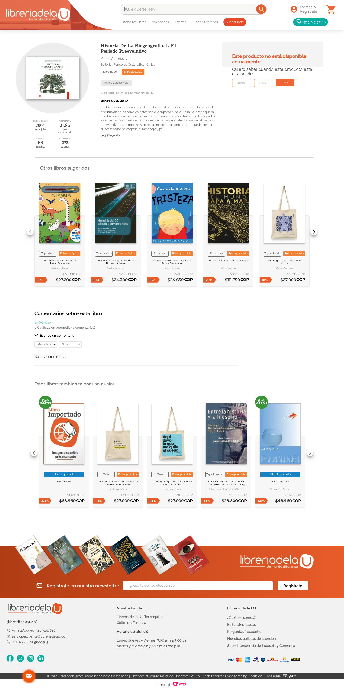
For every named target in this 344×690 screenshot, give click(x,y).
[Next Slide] (314, 232)
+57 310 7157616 (314, 22)
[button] (136, 335)
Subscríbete (235, 22)
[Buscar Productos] (261, 9)
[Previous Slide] (30, 232)
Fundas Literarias (205, 22)
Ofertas (180, 22)
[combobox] (194, 9)
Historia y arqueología (116, 83)
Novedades (160, 22)
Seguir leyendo (110, 135)
